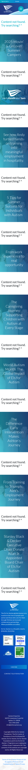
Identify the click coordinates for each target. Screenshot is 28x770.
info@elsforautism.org (14, 725)
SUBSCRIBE (14, 667)
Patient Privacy (20, 764)
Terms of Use (6, 759)
